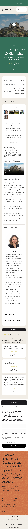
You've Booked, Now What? (7, 510)
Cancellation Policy (14, 522)
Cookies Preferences (14, 527)
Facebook (15, 500)
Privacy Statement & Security (14, 519)
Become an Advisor (6, 506)
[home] (8, 11)
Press (14, 495)
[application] (14, 169)
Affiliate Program (6, 490)
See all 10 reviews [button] (14, 64)
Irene (14, 251)
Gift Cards (4, 492)
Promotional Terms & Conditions (14, 524)
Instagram (15, 504)
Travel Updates (6, 504)
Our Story (15, 488)
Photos (11, 407)
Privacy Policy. (4, 438)
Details (4, 407)
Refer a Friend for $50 (7, 488)
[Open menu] (24, 9)
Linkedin (15, 506)
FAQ (18, 342)
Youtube (15, 508)
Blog (3, 500)
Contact (4, 508)
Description (19, 407)
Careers (15, 494)
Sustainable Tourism (18, 492)
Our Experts (16, 490)
